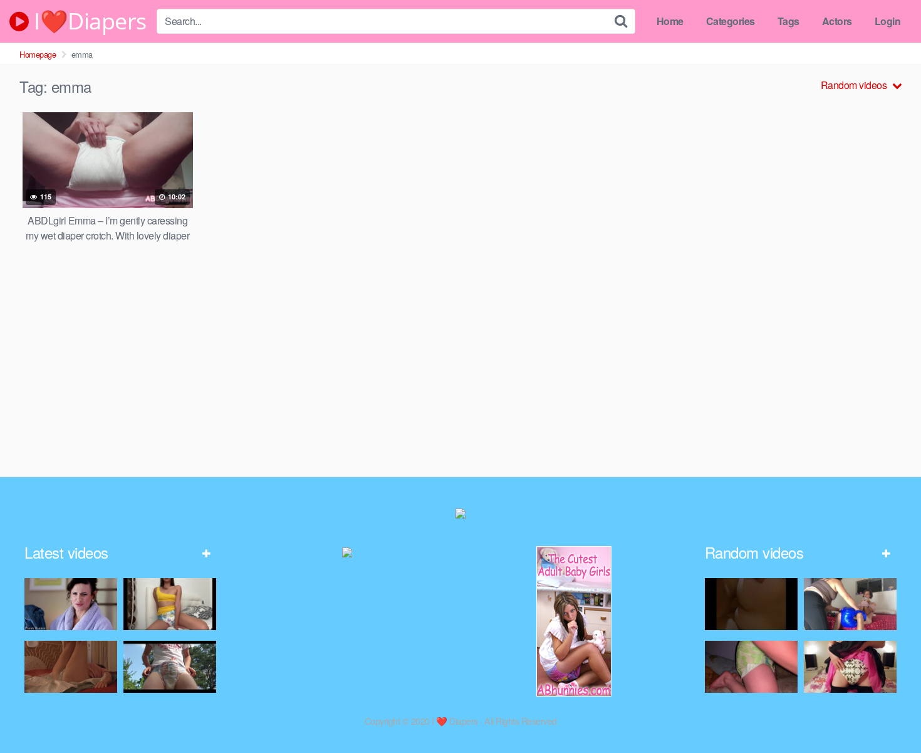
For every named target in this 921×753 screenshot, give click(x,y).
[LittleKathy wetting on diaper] (169, 604)
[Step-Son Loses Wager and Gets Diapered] (70, 604)
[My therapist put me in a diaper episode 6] (850, 604)
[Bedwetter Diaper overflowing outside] (169, 667)
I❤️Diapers (88, 21)
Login (888, 21)
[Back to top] (887, 713)
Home (670, 21)
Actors (837, 21)
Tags (788, 21)
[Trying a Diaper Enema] (751, 667)
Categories (730, 21)
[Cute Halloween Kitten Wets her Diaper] (850, 667)
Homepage (37, 54)
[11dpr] (70, 667)
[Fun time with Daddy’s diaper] (751, 604)
